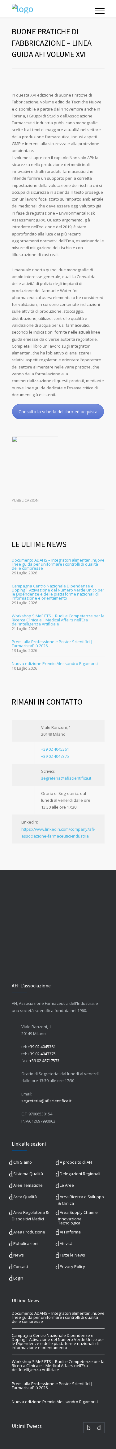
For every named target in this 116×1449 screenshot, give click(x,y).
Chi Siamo (22, 1162)
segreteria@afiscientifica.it (66, 778)
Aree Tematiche (28, 1185)
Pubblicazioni (26, 500)
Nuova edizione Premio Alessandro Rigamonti (55, 663)
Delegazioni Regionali (80, 1173)
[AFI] (53, 8)
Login (18, 1278)
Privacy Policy (72, 1266)
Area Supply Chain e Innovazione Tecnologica (78, 1217)
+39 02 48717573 (44, 1060)
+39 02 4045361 (55, 749)
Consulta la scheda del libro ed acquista (58, 412)
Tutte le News (72, 1255)
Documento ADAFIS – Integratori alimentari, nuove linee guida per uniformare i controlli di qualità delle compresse (58, 564)
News (18, 1255)
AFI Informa (70, 1232)
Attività (66, 1243)
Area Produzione (29, 1232)
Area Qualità (25, 1197)
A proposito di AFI (76, 1162)
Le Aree (67, 1185)
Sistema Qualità (28, 1173)
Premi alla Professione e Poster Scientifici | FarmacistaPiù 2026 (52, 643)
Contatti (20, 1266)
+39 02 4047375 (55, 756)
